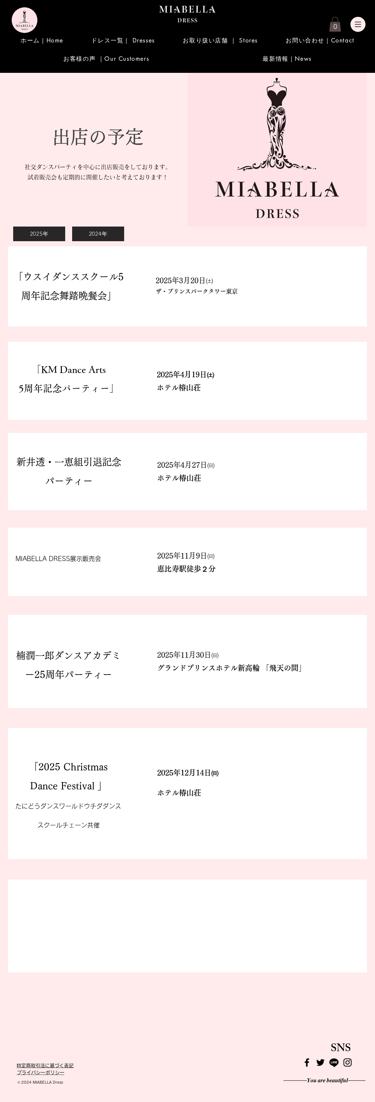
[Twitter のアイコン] (320, 1062)
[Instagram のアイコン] (347, 1062)
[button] (335, 24)
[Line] (333, 1062)
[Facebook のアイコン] (306, 1062)
